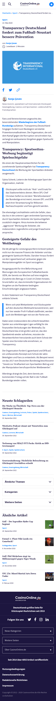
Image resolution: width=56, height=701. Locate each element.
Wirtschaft (18, 415)
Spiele (34, 412)
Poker (29, 412)
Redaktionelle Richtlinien (14, 680)
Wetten (10, 415)
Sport (14, 13)
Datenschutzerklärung (13, 674)
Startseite (6, 13)
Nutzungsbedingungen (13, 669)
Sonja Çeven (11, 43)
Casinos (5, 412)
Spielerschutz (43, 412)
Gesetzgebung (14, 412)
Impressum (8, 685)
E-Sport (5, 450)
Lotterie (23, 412)
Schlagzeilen (7, 545)
